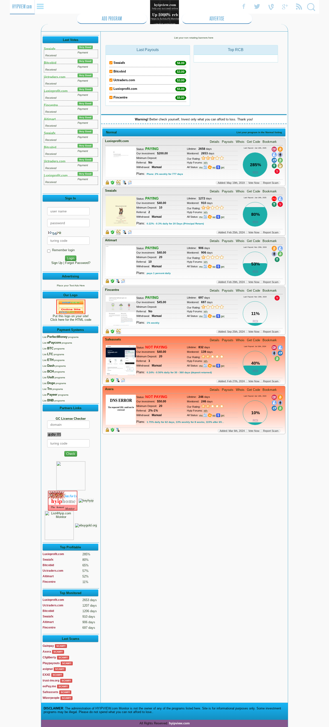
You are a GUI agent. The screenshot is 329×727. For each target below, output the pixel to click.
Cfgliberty (49, 657)
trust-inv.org (51, 680)
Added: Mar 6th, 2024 (232, 430)
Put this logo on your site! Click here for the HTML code (70, 317)
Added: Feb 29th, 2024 (231, 282)
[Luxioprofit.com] (210, 167)
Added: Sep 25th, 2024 (231, 331)
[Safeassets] (210, 365)
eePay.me (49, 686)
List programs (61, 337)
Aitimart (50, 119)
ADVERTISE (217, 18)
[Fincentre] (210, 316)
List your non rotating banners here (193, 37)
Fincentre (51, 105)
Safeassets (50, 692)
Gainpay (48, 646)
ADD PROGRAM (112, 18)
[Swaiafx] (210, 216)
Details (214, 142)
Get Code (253, 142)
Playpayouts (51, 663)
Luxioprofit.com (56, 91)
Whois (240, 142)
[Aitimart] (210, 266)
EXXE (46, 674)
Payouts (227, 142)
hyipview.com (179, 723)
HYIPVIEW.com (22, 6)
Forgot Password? (77, 263)
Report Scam (270, 182)
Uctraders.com (55, 77)
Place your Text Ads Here (71, 285)
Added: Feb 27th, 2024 (231, 381)
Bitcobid (50, 63)
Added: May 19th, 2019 (231, 182)
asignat (48, 669)
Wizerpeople (51, 698)
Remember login (63, 250)
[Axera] (210, 415)
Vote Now (253, 182)
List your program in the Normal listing (259, 132)
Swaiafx (49, 49)
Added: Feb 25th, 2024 (231, 232)
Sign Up (56, 263)
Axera (47, 651)
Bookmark (270, 142)
